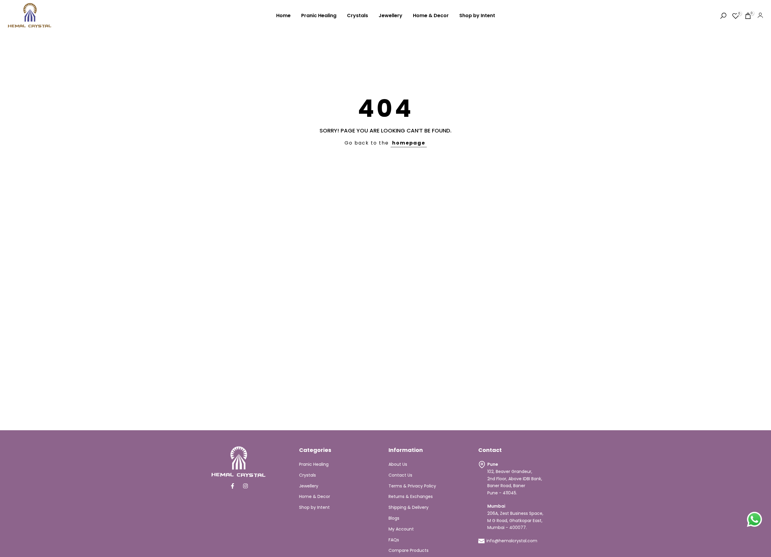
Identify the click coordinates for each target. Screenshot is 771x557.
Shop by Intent (477, 15)
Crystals (357, 15)
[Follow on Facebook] (232, 486)
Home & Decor (431, 15)
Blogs (394, 518)
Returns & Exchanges (411, 496)
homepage (408, 142)
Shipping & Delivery (409, 507)
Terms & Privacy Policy (412, 486)
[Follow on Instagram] (245, 486)
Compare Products (409, 550)
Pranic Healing (318, 15)
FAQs (394, 540)
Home (283, 15)
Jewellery (390, 15)
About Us (398, 464)
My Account (401, 529)
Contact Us (400, 475)
